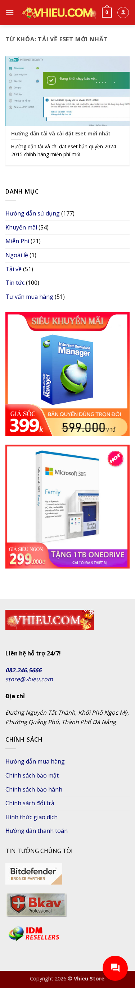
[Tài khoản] (123, 12)
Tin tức (14, 283)
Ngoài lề (16, 255)
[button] (9, 12)
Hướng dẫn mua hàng (35, 761)
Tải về (13, 269)
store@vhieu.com (29, 679)
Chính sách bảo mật (32, 775)
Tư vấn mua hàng (29, 297)
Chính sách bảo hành (33, 789)
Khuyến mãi (21, 227)
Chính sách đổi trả (29, 803)
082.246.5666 (23, 670)
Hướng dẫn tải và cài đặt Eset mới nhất (61, 133)
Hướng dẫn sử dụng (32, 213)
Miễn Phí (17, 241)
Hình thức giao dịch (31, 817)
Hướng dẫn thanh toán (36, 831)
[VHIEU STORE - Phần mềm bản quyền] (57, 12)
